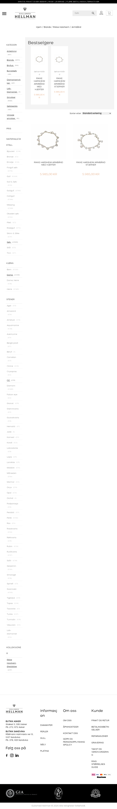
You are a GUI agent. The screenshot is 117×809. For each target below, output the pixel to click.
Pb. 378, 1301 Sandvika (17, 706)
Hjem (39, 27)
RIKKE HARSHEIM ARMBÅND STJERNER (90, 178)
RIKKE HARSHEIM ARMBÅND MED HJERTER (48, 178)
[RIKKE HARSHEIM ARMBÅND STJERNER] (90, 155)
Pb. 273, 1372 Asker (15, 693)
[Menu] (4, 13)
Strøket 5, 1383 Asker (16, 690)
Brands (47, 27)
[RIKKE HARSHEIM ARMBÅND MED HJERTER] (48, 155)
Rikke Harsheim (61, 27)
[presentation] (30, 82)
